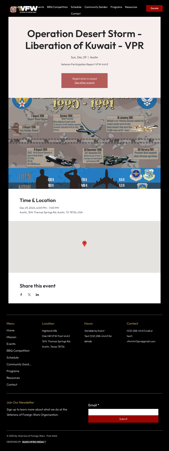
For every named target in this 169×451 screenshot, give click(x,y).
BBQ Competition (18, 350)
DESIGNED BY (14, 441)
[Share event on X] (29, 294)
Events (11, 344)
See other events (85, 82)
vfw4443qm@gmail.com (141, 341)
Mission (11, 337)
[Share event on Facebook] (21, 294)
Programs (13, 371)
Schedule (13, 357)
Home (11, 330)
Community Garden (19, 364)
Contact (12, 384)
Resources (13, 378)
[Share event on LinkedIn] (37, 294)
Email (93, 405)
